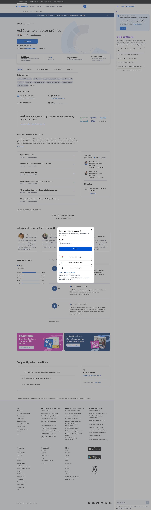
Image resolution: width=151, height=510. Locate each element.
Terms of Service (67, 279)
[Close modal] (91, 229)
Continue (75, 249)
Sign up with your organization (67, 272)
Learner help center (75, 275)
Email (61, 240)
